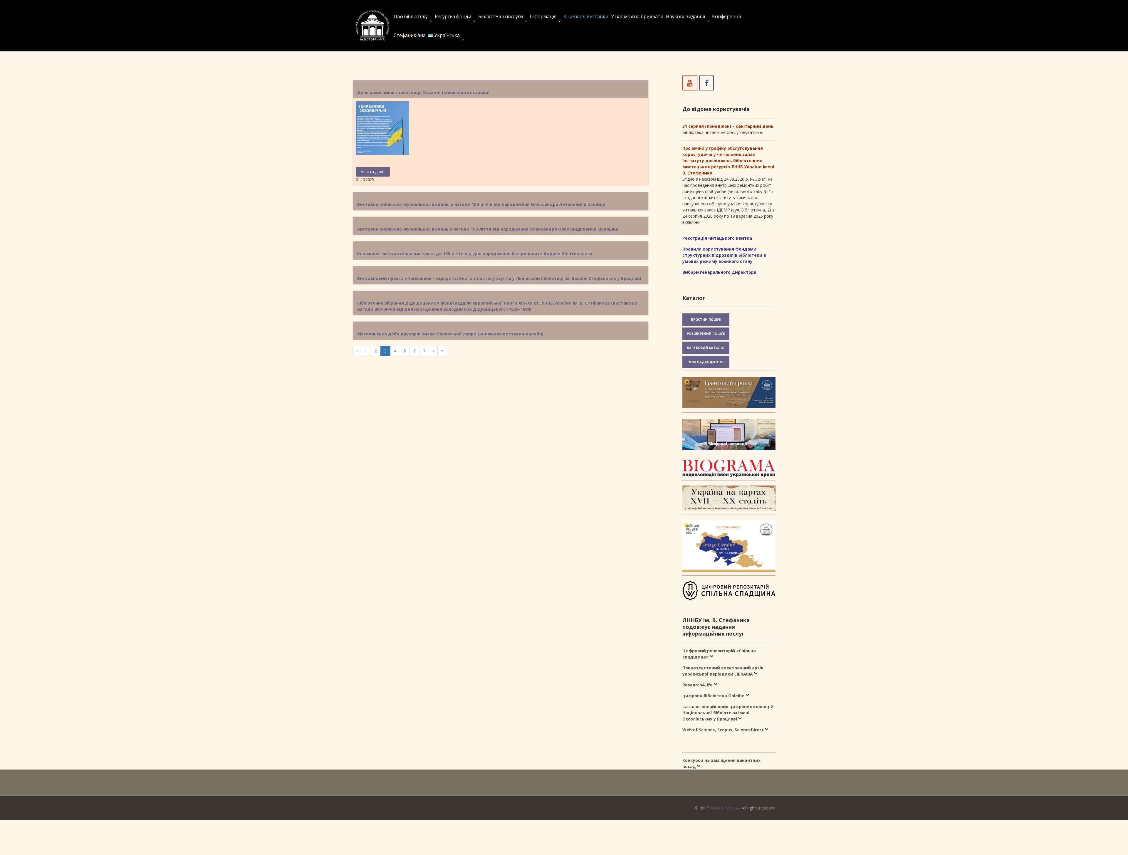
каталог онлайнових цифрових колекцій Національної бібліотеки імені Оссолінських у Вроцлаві (727, 713)
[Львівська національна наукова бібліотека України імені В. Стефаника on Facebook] (706, 82)
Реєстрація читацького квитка (717, 238)
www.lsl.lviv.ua (723, 808)
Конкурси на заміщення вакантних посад (721, 763)
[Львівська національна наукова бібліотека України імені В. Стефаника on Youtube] (689, 82)
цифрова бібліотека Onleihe (713, 695)
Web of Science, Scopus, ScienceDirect (723, 730)
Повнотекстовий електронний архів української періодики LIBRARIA (722, 671)
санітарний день (754, 126)
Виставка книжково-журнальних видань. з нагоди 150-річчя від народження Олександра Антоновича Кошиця (481, 204)
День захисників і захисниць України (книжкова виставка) (423, 92)
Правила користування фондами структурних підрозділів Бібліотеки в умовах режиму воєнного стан (724, 255)
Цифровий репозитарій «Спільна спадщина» (719, 654)
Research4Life (697, 685)
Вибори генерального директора (719, 272)
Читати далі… (373, 171)
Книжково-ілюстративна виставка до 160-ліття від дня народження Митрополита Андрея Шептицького (474, 253)
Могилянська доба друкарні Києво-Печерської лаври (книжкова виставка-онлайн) (450, 334)
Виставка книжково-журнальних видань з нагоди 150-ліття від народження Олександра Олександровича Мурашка (487, 229)
